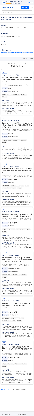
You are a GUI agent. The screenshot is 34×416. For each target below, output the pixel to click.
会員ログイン (25, 7)
